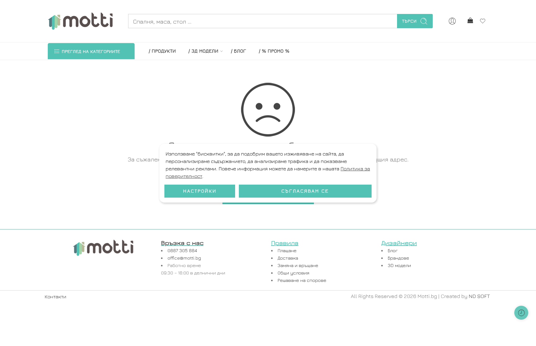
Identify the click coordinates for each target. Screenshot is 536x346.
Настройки (200, 191)
